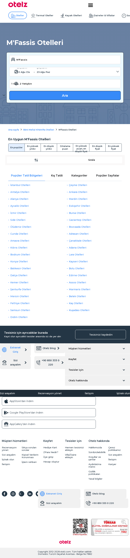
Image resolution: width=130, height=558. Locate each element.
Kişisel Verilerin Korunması (30, 456)
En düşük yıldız (49, 147)
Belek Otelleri (77, 296)
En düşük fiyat (97, 147)
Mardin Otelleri (78, 198)
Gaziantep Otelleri (80, 219)
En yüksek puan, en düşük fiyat (81, 148)
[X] (21, 493)
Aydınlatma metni (95, 465)
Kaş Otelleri (76, 303)
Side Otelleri (17, 219)
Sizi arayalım (15, 362)
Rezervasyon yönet (50, 393)
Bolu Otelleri (76, 268)
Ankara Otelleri (78, 192)
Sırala (91, 159)
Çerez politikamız (114, 448)
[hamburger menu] (90, 5)
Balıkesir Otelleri (20, 268)
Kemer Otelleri (19, 282)
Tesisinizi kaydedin (101, 334)
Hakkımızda (95, 447)
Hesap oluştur (51, 461)
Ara (65, 95)
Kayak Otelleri (73, 15)
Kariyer (112, 464)
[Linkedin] (30, 493)
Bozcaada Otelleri (79, 226)
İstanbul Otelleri (20, 185)
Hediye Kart (50, 447)
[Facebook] (4, 493)
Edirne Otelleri (78, 275)
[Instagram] (13, 493)
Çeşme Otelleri (78, 185)
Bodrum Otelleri (20, 254)
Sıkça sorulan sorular (29, 448)
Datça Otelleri (18, 275)
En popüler (16, 147)
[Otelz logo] (17, 6)
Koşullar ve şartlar (95, 458)
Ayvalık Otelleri (19, 205)
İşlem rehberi (29, 462)
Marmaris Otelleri (79, 289)
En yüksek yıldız (32, 147)
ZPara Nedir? (50, 452)
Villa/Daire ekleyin (70, 456)
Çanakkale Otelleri (80, 240)
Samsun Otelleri (20, 310)
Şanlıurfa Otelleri (20, 289)
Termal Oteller (44, 15)
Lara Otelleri (76, 254)
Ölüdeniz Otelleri (20, 226)
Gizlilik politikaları (94, 472)
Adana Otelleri (77, 247)
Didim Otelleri (18, 317)
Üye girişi (48, 457)
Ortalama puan (65, 147)
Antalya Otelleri (19, 192)
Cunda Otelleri (19, 233)
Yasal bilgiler (95, 479)
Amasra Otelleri (19, 240)
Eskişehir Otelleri (79, 205)
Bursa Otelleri (77, 213)
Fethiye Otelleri (19, 303)
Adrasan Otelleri (79, 233)
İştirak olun (123, 393)
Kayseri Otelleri (78, 261)
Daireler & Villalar (104, 15)
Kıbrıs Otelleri (18, 247)
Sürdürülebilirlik (97, 452)
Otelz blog (49, 348)
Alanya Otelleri (19, 198)
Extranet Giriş (15, 349)
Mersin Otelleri (19, 296)
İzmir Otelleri (18, 213)
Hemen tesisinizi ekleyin (74, 448)
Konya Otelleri (19, 261)
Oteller (20, 15)
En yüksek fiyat (113, 147)
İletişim (89, 393)
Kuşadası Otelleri (79, 310)
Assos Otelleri (77, 282)
